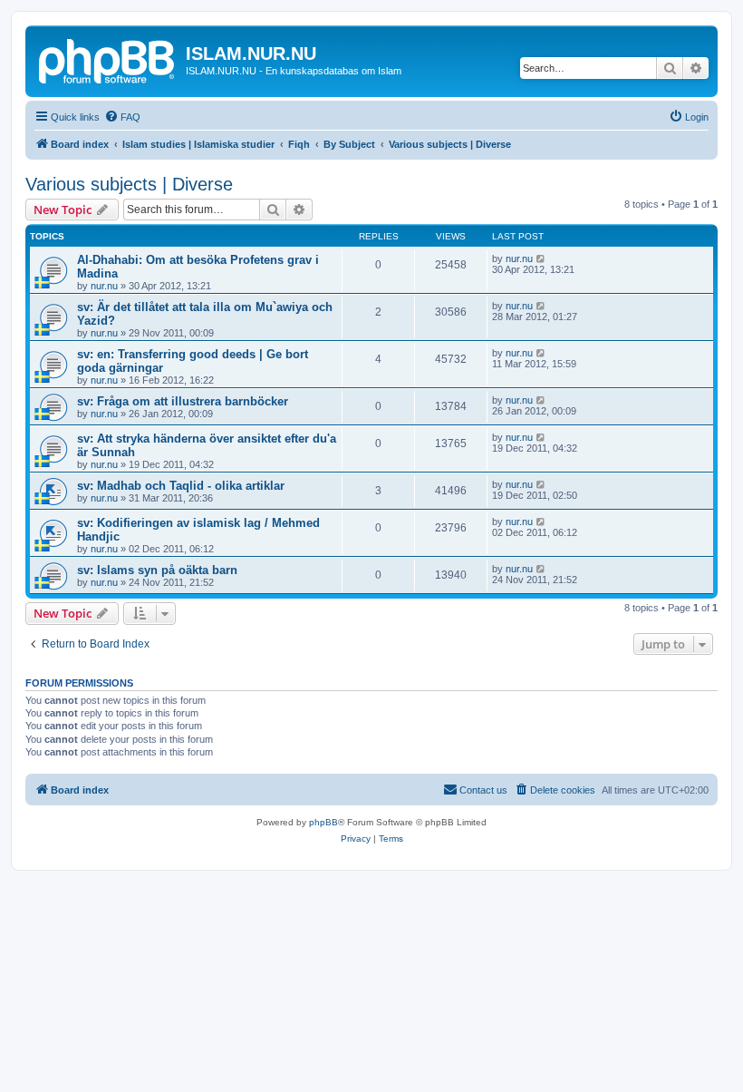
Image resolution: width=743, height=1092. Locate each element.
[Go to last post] (541, 258)
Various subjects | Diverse (129, 184)
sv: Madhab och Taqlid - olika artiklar (181, 485)
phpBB (323, 822)
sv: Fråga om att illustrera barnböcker (182, 401)
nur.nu (104, 285)
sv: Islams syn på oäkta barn (157, 570)
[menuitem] (122, 117)
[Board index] (108, 59)
